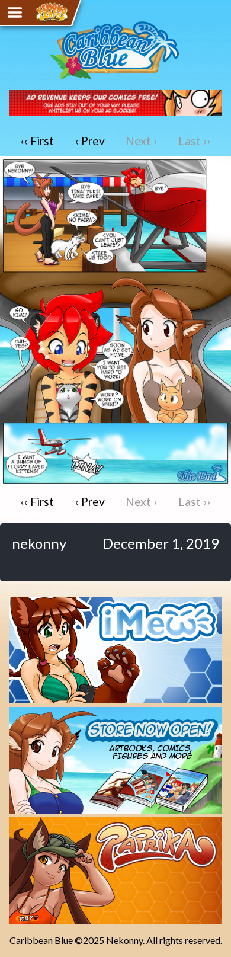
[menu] (15, 12)
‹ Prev (90, 141)
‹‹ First (37, 141)
